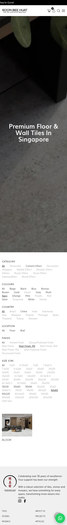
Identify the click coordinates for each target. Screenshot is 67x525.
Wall (22, 330)
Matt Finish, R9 (27, 346)
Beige (13, 288)
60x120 (6, 393)
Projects (40, 516)
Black (23, 288)
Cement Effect (34, 266)
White (31, 299)
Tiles (4, 511)
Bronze (45, 288)
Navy (4, 295)
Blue (33, 288)
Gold (16, 292)
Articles (39, 521)
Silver (5, 299)
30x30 (5, 386)
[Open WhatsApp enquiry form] (60, 518)
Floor (12, 330)
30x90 (28, 386)
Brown (5, 292)
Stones (5, 516)
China (23, 311)
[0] (49, 10)
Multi (48, 292)
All (3, 266)
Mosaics (6, 521)
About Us (40, 511)
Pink (27, 295)
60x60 (54, 390)
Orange (16, 295)
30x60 (16, 386)
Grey (38, 292)
